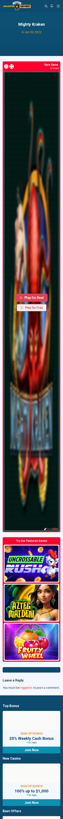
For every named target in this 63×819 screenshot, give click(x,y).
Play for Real (34, 298)
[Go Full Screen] (11, 66)
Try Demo (31, 563)
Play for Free (34, 307)
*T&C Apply (31, 742)
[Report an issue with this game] (6, 66)
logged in (26, 687)
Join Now (31, 750)
